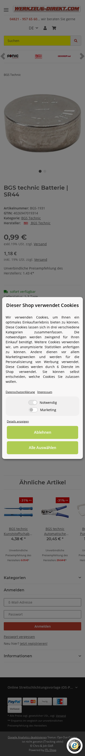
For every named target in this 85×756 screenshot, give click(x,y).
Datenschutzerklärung (20, 392)
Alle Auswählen (42, 447)
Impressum (44, 392)
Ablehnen (42, 432)
